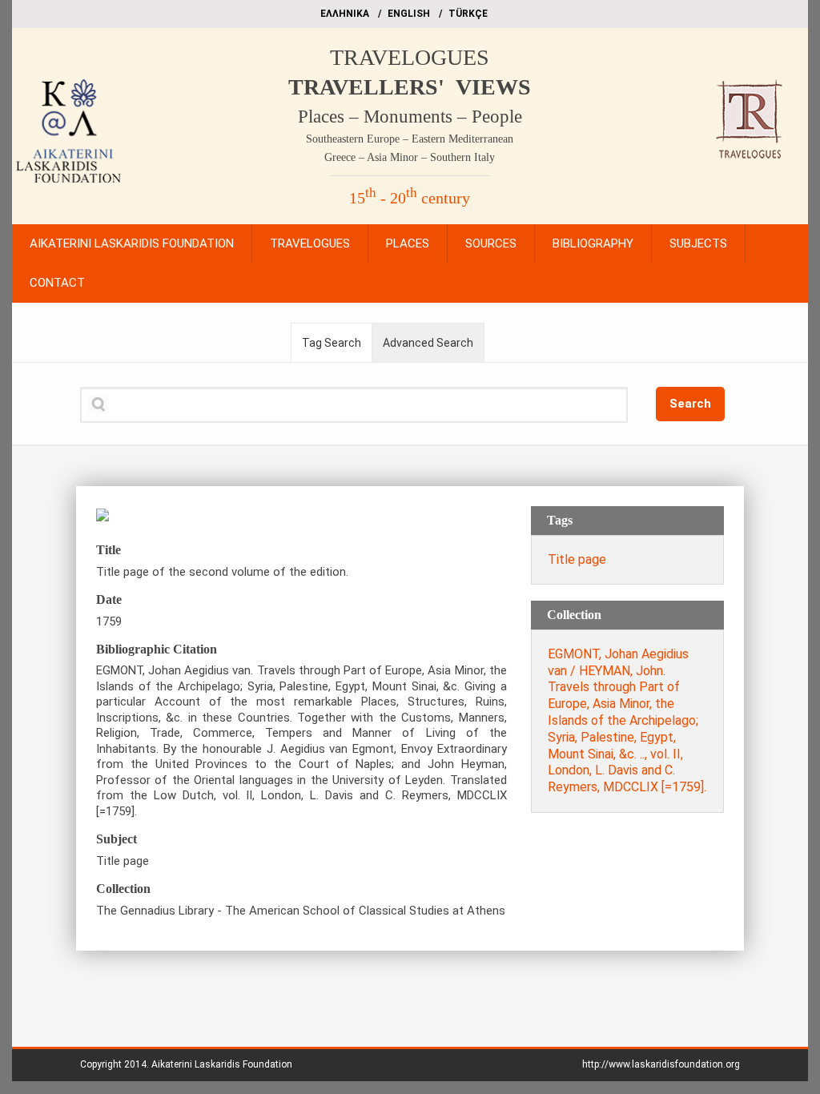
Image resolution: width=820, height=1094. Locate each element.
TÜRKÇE (468, 13)
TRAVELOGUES (409, 57)
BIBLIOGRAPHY (593, 243)
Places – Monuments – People (410, 117)
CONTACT (57, 283)
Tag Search (331, 342)
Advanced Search (428, 342)
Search (690, 403)
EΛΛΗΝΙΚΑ (344, 13)
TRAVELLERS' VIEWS (409, 86)
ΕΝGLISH (409, 13)
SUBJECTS (698, 243)
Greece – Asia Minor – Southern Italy (409, 157)
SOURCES (491, 243)
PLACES (407, 243)
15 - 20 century (409, 198)
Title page (577, 559)
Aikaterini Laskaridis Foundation (221, 1064)
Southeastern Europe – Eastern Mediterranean (409, 139)
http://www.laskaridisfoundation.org (661, 1064)
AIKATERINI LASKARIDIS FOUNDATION (132, 243)
